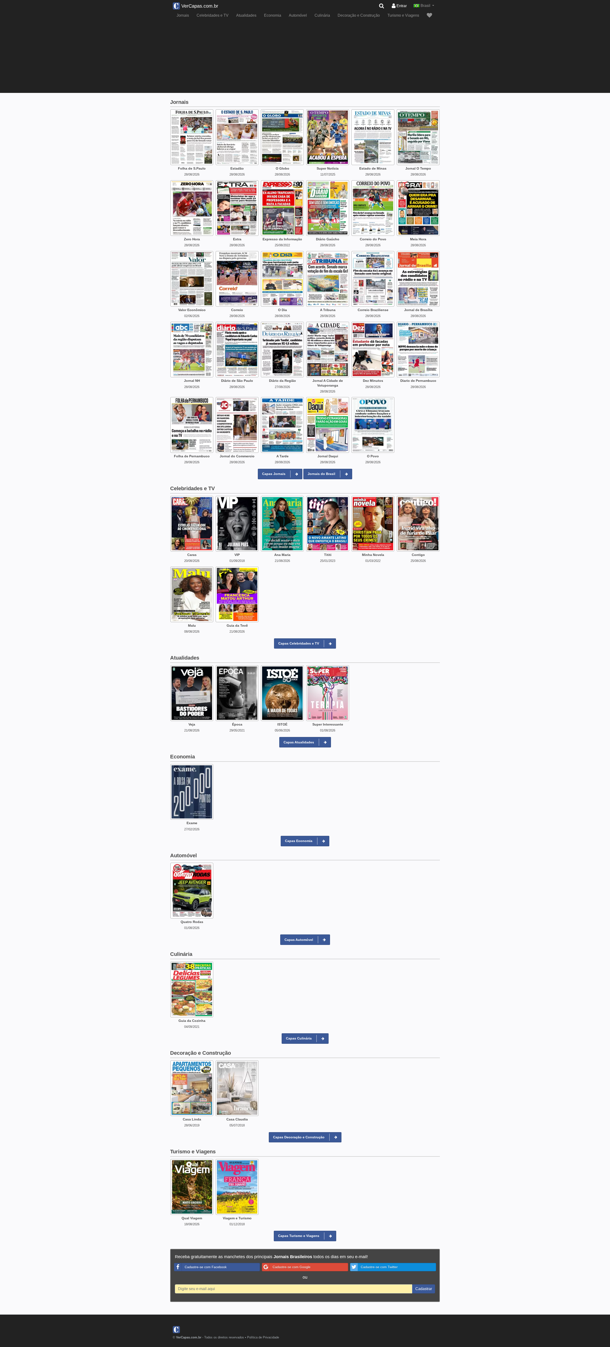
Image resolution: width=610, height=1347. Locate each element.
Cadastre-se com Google (309, 659)
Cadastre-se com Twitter (366, 659)
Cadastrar (381, 681)
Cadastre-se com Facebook (253, 659)
